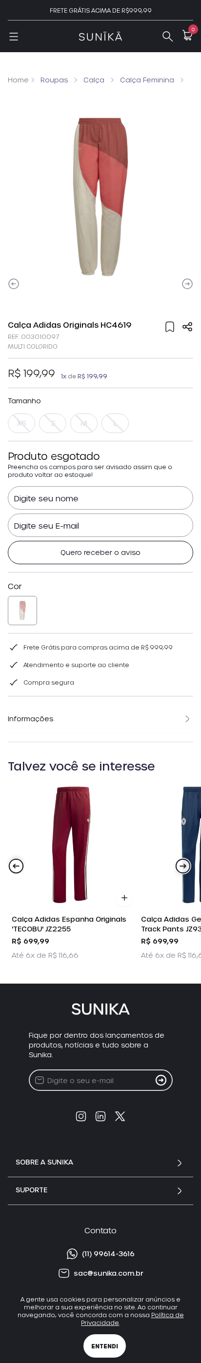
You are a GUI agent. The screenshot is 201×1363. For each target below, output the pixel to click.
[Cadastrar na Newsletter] (161, 1080)
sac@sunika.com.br (108, 1273)
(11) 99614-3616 (108, 1253)
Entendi (104, 1346)
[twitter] (120, 1116)
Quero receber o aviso (100, 552)
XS (21, 423)
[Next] (187, 284)
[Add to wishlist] (170, 327)
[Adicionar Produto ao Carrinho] (124, 898)
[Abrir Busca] (168, 36)
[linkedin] (100, 1116)
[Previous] (14, 284)
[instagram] (81, 1116)
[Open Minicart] (187, 35)
